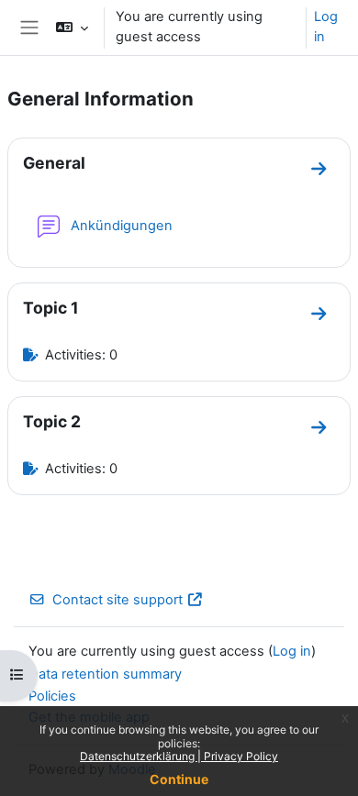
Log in (326, 26)
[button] (72, 27)
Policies (52, 696)
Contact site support (117, 599)
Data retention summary (105, 674)
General (54, 162)
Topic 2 (52, 421)
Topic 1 (51, 307)
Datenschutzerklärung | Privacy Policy (179, 756)
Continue (179, 779)
